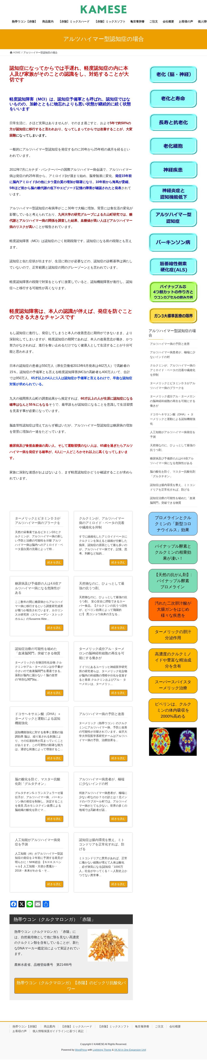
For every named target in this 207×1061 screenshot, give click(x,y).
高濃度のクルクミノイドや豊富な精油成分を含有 (173, 660)
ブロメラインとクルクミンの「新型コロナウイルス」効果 (173, 523)
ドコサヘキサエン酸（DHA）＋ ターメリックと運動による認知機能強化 (172, 419)
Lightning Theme (102, 1049)
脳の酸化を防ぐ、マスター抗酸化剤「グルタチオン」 (172, 474)
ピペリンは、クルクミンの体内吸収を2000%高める (173, 710)
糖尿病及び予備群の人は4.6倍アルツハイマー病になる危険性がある (172, 461)
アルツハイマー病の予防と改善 (170, 343)
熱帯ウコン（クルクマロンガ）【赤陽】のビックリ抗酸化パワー (71, 986)
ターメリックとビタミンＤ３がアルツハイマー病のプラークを (172, 385)
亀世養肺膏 (142, 1026)
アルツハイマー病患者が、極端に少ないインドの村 (172, 355)
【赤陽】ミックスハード (76, 1026)
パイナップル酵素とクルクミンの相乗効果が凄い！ (173, 552)
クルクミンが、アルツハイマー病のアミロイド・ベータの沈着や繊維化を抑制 (172, 370)
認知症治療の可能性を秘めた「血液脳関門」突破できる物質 (172, 500)
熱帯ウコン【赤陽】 (25, 1026)
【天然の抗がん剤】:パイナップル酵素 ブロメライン (173, 580)
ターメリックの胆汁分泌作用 (173, 634)
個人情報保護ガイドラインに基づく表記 (58, 1031)
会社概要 (175, 1026)
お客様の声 (20, 1031)
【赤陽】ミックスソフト (113, 1026)
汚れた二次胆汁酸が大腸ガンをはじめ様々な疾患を (173, 609)
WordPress (81, 1049)
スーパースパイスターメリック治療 (173, 685)
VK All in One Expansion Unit (130, 1049)
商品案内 (49, 1026)
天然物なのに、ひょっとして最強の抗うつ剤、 (172, 448)
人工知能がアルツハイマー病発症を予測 (172, 434)
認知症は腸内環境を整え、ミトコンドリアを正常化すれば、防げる (172, 487)
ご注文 (159, 1026)
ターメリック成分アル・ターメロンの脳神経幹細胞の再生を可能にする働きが (172, 401)
